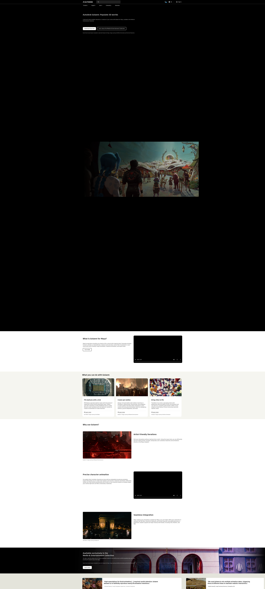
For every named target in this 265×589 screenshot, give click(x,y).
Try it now (87, 349)
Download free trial (89, 28)
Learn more (88, 412)
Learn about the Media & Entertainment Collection (112, 28)
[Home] (88, 2)
